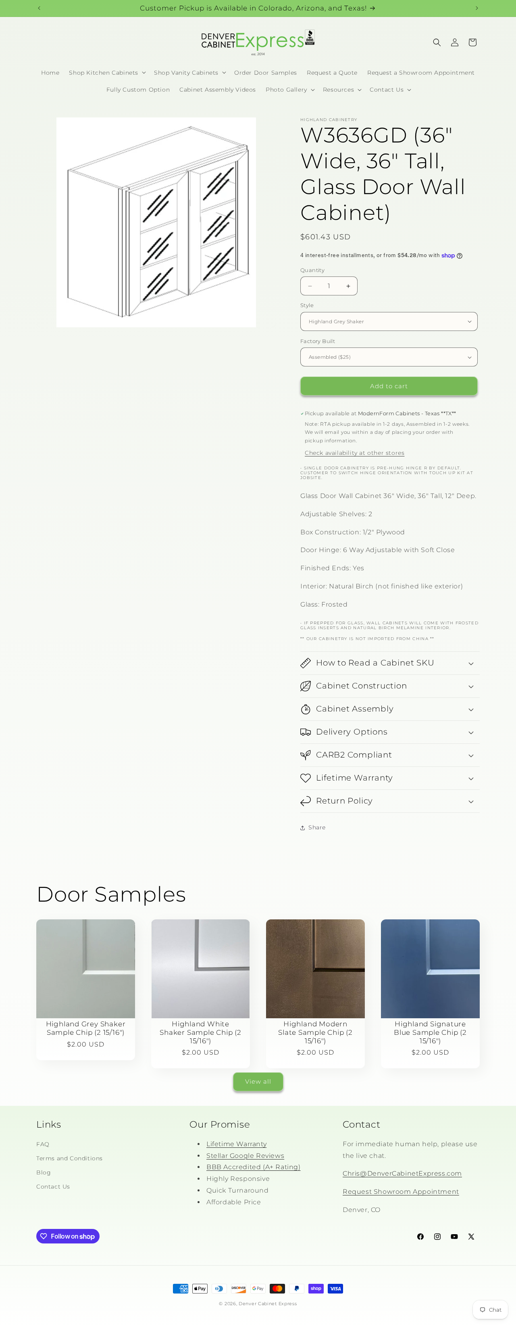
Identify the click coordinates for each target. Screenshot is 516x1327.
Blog (43, 1172)
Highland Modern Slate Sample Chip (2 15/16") (315, 1032)
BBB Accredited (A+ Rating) (253, 1167)
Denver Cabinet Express (268, 1303)
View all (258, 1081)
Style (307, 305)
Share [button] (317, 827)
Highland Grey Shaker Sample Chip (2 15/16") (86, 1028)
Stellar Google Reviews (245, 1156)
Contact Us (53, 1186)
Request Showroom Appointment (401, 1191)
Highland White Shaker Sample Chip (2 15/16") (200, 1032)
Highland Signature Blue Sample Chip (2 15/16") (430, 1032)
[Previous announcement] (39, 8)
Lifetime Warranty (236, 1144)
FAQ (43, 1144)
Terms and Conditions (69, 1158)
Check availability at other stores (354, 452)
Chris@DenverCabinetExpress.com (402, 1173)
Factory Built (317, 341)
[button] (106, 72)
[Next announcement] (477, 8)
